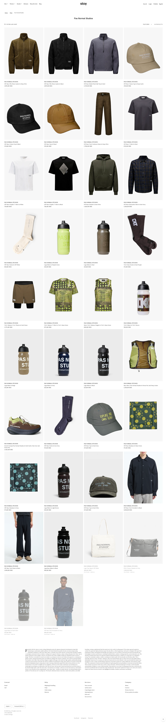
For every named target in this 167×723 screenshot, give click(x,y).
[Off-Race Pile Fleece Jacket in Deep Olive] (23, 53)
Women (12, 4)
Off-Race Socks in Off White (12, 265)
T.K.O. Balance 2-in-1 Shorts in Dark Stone (15, 325)
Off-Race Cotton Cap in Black (12, 144)
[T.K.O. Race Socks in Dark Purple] (143, 234)
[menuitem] (6, 4)
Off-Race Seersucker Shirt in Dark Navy (135, 204)
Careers (127, 687)
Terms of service (129, 690)
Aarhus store (88, 687)
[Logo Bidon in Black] (103, 355)
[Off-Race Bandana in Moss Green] (143, 415)
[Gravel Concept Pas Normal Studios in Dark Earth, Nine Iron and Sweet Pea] (23, 415)
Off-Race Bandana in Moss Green (133, 446)
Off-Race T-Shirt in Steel (131, 144)
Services (88, 682)
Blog (40, 4)
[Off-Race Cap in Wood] (63, 114)
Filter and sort (11, 24)
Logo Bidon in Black (89, 385)
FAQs (46, 687)
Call (5, 687)
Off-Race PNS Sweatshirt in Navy (53, 630)
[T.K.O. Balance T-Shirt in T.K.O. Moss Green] (63, 295)
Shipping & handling (50, 685)
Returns (47, 692)
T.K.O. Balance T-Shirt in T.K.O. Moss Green (56, 325)
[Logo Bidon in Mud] (103, 234)
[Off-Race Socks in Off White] (23, 234)
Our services (88, 696)
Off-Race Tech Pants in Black (12, 568)
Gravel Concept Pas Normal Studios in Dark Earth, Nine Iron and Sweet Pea (22, 446)
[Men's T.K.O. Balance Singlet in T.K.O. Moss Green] (103, 295)
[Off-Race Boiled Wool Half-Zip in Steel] (103, 53)
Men (5, 4)
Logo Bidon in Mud (89, 265)
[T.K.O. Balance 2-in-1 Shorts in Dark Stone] (23, 295)
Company (128, 682)
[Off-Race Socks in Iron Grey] (63, 415)
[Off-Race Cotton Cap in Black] (23, 114)
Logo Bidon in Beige (9, 385)
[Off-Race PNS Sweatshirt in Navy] (63, 600)
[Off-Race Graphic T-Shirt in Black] (63, 174)
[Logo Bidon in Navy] (63, 355)
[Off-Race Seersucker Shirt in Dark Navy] (143, 174)
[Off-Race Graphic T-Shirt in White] (23, 174)
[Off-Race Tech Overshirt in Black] (143, 477)
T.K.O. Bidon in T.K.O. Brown (131, 325)
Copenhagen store (90, 690)
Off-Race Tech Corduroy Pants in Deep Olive (96, 144)
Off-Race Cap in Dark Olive (91, 508)
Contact (7, 682)
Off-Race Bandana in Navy (11, 508)
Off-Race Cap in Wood (50, 144)
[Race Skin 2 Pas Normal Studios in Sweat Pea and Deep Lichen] (143, 355)
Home (6, 12)
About (126, 685)
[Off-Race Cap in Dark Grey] (103, 415)
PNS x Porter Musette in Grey (132, 568)
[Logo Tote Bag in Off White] (103, 538)
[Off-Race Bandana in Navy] (23, 477)
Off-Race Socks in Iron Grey (52, 446)
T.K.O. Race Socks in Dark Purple (133, 265)
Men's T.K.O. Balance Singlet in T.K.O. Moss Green (97, 325)
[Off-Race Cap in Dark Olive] (103, 477)
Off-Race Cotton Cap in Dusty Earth (133, 84)
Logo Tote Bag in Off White (91, 568)
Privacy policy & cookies (131, 692)
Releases (26, 4)
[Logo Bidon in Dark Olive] (23, 600)
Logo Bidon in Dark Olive (11, 630)
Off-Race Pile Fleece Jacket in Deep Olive (15, 84)
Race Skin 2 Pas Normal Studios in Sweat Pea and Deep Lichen (141, 385)
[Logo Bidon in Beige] (23, 355)
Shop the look (33, 4)
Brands (19, 4)
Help (46, 682)
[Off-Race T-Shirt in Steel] (143, 114)
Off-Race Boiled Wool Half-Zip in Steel (94, 84)
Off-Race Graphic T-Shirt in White (13, 204)
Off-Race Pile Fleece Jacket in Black (53, 84)
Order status (48, 690)
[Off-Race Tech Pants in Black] (23, 538)
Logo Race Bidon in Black (51, 568)
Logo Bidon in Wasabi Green (52, 265)
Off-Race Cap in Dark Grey (91, 446)
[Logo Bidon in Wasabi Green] (63, 234)
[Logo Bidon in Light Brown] (63, 477)
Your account (88, 685)
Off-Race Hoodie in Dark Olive (92, 204)
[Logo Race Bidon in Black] (63, 538)
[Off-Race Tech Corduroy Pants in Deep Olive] (103, 114)
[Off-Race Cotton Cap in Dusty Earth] (143, 53)
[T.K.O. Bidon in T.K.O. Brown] (143, 295)
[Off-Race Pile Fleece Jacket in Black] (63, 53)
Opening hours (89, 692)
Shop (11, 12)
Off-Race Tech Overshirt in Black (133, 508)
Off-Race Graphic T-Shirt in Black (53, 204)
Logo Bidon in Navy (49, 385)
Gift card (87, 694)
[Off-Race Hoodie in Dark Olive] (103, 174)
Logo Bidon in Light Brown (51, 508)
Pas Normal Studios (11, 82)
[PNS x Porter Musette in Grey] (143, 538)
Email (5, 685)
